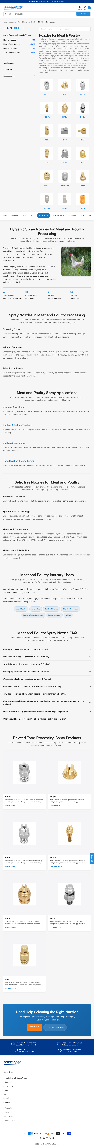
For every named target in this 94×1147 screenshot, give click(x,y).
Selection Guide (58, 215)
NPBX (82, 140)
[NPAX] (64, 130)
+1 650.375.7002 (56, 1027)
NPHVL (47, 117)
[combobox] (47, 13)
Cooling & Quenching (14, 443)
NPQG (46, 185)
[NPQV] (64, 108)
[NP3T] (64, 153)
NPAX (64, 140)
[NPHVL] (46, 108)
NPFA (83, 208)
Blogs (5, 1090)
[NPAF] (46, 153)
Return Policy (8, 1116)
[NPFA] (82, 199)
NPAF (47, 163)
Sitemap (6, 1102)
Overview (14, 215)
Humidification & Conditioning (18, 461)
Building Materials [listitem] (51, 609)
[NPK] (46, 130)
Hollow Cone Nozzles (11, 44)
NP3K (82, 185)
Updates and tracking (70, 1045)
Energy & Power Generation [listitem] (33, 615)
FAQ (82, 215)
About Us (6, 1098)
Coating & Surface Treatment (18, 425)
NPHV (82, 94)
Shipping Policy (9, 1120)
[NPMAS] (46, 199)
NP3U (64, 94)
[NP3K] (82, 176)
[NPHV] (82, 85)
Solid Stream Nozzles (11, 53)
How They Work (28, 215)
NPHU (46, 94)
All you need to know (27, 1051)
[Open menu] (89, 7)
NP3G (82, 163)
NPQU (82, 117)
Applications (43, 215)
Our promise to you (70, 1051)
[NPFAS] (64, 199)
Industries (72, 215)
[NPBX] (82, 130)
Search (83, 14)
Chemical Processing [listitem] (70, 609)
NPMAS (47, 208)
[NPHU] (46, 85)
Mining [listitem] (68, 615)
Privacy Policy (8, 1112)
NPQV (64, 117)
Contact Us (34, 1027)
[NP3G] (82, 153)
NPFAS (64, 208)
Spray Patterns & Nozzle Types (15, 1078)
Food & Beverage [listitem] (54, 615)
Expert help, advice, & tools (26, 1045)
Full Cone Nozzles (10, 48)
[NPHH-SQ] (64, 176)
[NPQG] (46, 176)
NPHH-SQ (65, 185)
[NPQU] (82, 108)
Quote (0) (92, 858)
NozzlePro (43, 1144)
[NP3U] (64, 85)
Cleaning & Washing (13, 407)
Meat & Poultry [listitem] (21, 609)
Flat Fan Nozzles (9, 40)
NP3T (65, 163)
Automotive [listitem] (36, 609)
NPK (46, 140)
